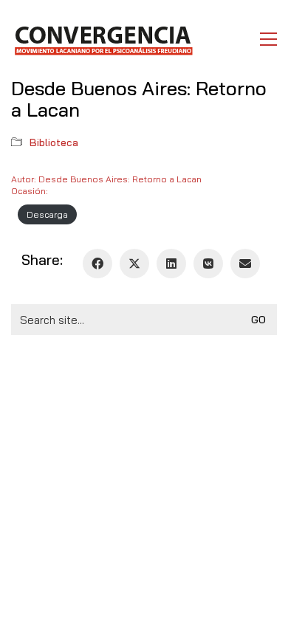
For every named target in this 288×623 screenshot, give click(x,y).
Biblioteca (54, 142)
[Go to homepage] (103, 39)
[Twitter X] (134, 263)
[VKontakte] (208, 263)
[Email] (245, 263)
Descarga (47, 214)
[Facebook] (97, 263)
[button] (268, 39)
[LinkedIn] (171, 263)
